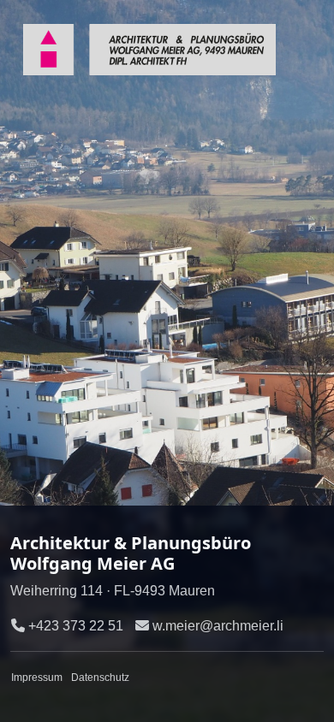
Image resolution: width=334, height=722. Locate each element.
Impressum (37, 678)
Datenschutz (100, 678)
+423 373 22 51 (75, 625)
